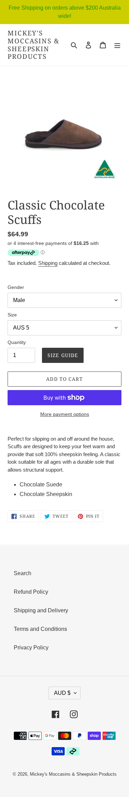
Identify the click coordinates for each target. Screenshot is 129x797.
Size (12, 314)
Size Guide (62, 355)
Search (22, 573)
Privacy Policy (31, 647)
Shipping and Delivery (41, 610)
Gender (16, 287)
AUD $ (62, 693)
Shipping (47, 263)
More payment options (64, 414)
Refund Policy (31, 592)
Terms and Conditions (40, 629)
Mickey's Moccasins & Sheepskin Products (34, 45)
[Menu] (117, 45)
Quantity (17, 342)
